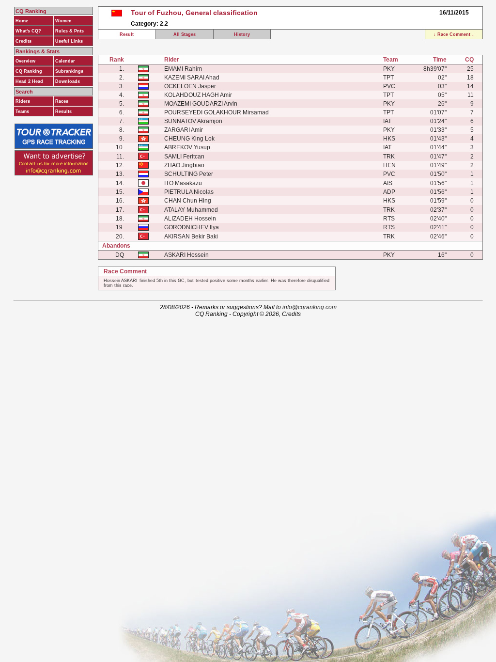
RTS (389, 218)
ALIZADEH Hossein (190, 218)
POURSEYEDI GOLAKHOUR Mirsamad (216, 112)
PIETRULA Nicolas (189, 192)
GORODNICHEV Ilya (191, 227)
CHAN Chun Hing (187, 200)
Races (61, 101)
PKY (389, 68)
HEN (389, 165)
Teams (22, 111)
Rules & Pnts (69, 31)
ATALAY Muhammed (191, 209)
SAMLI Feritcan (184, 156)
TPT (388, 77)
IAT (387, 121)
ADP (389, 192)
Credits (23, 41)
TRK (389, 156)
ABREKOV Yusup (187, 147)
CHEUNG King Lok (189, 138)
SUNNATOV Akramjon (193, 121)
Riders (23, 101)
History (242, 34)
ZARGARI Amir (183, 129)
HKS (389, 138)
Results (63, 111)
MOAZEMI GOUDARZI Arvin (200, 103)
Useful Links (69, 41)
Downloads (67, 81)
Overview (25, 61)
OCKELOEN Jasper (190, 86)
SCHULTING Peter (188, 174)
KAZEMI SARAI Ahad (191, 77)
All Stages (184, 34)
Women (63, 20)
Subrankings (69, 71)
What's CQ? (28, 31)
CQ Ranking (29, 71)
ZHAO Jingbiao (184, 165)
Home (22, 20)
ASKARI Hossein (186, 255)
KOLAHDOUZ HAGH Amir (198, 95)
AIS (387, 183)
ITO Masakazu (183, 183)
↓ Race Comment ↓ (454, 34)
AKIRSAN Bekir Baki (191, 236)
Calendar (65, 61)
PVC (389, 86)
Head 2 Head (29, 81)
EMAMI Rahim (183, 68)
